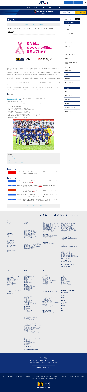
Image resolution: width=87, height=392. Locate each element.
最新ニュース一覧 (68, 95)
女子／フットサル (10, 243)
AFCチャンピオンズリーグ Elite (29, 228)
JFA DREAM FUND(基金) (28, 347)
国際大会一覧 (26, 223)
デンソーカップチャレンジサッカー (29, 240)
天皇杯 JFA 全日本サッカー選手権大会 (30, 225)
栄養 (25, 314)
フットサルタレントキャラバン (47, 282)
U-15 (8, 231)
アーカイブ (33, 378)
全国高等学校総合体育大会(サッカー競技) (49, 228)
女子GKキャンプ (45, 279)
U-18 (8, 228)
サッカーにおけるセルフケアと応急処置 (30, 317)
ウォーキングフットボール (11, 280)
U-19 (8, 227)
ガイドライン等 (26, 304)
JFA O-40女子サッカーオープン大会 (67, 225)
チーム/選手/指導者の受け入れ (47, 315)
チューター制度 (26, 298)
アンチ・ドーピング (27, 312)
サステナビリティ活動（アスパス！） (67, 283)
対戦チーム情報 (68, 42)
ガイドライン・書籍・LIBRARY (29, 319)
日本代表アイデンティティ (70, 107)
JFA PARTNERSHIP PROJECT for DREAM (31, 349)
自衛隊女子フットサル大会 (65, 251)
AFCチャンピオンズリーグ (28, 226)
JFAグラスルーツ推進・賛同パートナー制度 (14, 290)
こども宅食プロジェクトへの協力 (47, 305)
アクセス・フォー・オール (65, 285)
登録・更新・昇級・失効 (28, 296)
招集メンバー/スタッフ (70, 38)
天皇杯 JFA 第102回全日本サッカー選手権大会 (17, 162)
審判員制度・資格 (27, 277)
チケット (67, 50)
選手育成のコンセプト (45, 274)
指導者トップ (26, 284)
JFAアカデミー (44, 285)
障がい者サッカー (10, 285)
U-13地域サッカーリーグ (47, 237)
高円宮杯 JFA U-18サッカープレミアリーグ (49, 224)
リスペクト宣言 (26, 321)
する (43, 7)
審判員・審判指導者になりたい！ (29, 276)
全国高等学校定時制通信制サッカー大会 (49, 229)
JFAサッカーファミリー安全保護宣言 (48, 295)
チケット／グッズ (64, 302)
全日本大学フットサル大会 (65, 252)
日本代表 (10, 160)
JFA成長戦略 (63, 277)
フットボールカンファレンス (28, 291)
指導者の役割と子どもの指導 (28, 329)
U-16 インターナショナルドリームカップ (49, 232)
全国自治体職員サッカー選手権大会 (29, 234)
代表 (28, 7)
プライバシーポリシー (64, 376)
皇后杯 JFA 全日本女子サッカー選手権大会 (68, 223)
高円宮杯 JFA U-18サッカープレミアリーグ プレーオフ (51, 226)
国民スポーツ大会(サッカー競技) (29, 230)
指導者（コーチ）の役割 (28, 285)
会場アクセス (68, 46)
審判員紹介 (26, 278)
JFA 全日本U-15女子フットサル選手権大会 (68, 255)
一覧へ (33, 24)
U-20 (8, 235)
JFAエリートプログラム (46, 277)
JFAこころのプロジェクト (46, 298)
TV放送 (66, 74)
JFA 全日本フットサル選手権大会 (66, 248)
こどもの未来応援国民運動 (46, 300)
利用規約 (21, 376)
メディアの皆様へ (41, 378)
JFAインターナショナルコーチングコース (30, 303)
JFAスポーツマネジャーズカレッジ (47, 301)
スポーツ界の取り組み (27, 334)
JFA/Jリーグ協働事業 (45, 289)
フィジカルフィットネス (28, 300)
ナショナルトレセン (45, 276)
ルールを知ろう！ (10, 293)
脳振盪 (25, 307)
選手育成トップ (44, 272)
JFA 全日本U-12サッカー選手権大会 (48, 243)
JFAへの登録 (68, 2)
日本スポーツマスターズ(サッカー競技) (30, 236)
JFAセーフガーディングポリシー (29, 324)
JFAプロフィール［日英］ (65, 289)
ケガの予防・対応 (27, 316)
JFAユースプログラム (69, 82)
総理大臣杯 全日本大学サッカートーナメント (31, 238)
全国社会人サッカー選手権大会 (29, 233)
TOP (66, 91)
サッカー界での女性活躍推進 (47, 294)
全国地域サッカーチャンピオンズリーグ (30, 231)
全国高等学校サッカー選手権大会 (48, 227)
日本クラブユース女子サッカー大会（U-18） (68, 236)
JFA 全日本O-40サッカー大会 (66, 241)
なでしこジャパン (10, 234)
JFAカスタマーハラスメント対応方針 (77, 376)
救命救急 (25, 309)
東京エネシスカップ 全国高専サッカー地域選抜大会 (32, 246)
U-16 (8, 230)
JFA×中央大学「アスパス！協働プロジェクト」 (49, 297)
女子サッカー (63, 293)
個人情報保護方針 (28, 376)
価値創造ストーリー (64, 282)
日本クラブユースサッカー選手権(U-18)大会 (50, 230)
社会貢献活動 (11, 156)
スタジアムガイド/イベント (71, 54)
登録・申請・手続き (64, 279)
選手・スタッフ (71, 12)
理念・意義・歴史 (27, 295)
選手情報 (67, 103)
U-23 (8, 225)
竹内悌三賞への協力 (45, 299)
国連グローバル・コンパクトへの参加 (48, 307)
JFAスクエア (9, 281)
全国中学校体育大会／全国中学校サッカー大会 (50, 236)
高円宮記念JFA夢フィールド (46, 287)
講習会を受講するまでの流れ (28, 288)
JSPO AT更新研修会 (27, 311)
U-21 (8, 226)
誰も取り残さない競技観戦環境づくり (48, 293)
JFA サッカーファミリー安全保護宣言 (30, 323)
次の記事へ (40, 24)
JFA (43, 270)
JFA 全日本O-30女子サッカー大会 (66, 224)
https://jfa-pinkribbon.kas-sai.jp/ (13, 99)
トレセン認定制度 (45, 275)
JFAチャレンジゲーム (10, 278)
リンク (62, 308)
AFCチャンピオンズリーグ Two (29, 229)
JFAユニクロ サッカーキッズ (11, 275)
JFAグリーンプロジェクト (46, 292)
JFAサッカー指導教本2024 (28, 292)
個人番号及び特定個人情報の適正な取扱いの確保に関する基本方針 (46, 376)
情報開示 (62, 280)
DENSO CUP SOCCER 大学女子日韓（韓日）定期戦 (32, 244)
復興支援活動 (44, 304)
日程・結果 (67, 99)
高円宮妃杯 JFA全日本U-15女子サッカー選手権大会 (69, 230)
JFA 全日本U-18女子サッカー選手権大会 (67, 228)
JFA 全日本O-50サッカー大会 (66, 242)
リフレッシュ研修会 (27, 290)
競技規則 (25, 280)
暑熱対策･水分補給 (27, 308)
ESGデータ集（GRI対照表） (65, 281)
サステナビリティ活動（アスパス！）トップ (49, 291)
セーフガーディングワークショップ (29, 340)
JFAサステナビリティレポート (47, 306)
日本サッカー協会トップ (65, 272)
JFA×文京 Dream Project (65, 286)
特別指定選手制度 (45, 283)
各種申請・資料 (26, 297)
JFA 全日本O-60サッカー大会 (66, 244)
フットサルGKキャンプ (46, 281)
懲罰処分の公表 (26, 344)
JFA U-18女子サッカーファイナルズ (67, 227)
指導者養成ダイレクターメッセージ (29, 286)
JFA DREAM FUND (64, 287)
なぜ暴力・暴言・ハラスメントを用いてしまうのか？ (32, 327)
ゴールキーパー (26, 299)
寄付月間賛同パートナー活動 (47, 308)
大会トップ (67, 25)
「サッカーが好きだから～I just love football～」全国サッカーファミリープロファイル (14, 288)
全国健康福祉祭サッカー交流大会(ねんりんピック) (69, 246)
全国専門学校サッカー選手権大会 (29, 247)
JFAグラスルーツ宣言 (10, 274)
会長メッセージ (63, 274)
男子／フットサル (10, 241)
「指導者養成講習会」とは (28, 287)
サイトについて (6, 376)
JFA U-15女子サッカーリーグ (65, 231)
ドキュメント (63, 298)
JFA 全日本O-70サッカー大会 (66, 245)
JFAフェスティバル (10, 286)
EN (85, 3)
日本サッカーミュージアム (65, 266)
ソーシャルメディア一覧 (74, 215)
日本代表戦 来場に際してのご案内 (71, 63)
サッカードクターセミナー (28, 310)
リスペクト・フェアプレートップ (29, 320)
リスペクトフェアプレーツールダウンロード (31, 342)
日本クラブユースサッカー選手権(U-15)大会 (50, 238)
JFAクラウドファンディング (28, 346)
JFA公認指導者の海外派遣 (28, 302)
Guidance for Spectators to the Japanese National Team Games (71, 69)
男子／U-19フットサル (10, 242)
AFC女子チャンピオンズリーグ (66, 237)
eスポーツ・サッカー (10, 248)
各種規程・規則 (63, 278)
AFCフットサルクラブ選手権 (65, 258)
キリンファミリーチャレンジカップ (13, 279)
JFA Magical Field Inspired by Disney (13, 276)
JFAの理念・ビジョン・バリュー (43, 367)
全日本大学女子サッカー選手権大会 (66, 226)
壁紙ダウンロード (68, 78)
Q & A (62, 307)
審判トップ (26, 272)
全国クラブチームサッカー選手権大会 (30, 232)
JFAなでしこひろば (10, 277)
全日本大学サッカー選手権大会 (29, 237)
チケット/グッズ (78, 2)
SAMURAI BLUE (9, 224)
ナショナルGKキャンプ (46, 278)
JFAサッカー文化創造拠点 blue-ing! (67, 264)
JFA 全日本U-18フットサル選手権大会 (67, 253)
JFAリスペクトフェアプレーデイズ (29, 335)
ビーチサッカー (9, 246)
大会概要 (67, 30)
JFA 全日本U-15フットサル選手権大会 (67, 254)
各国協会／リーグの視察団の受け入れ (48, 316)
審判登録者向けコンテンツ (28, 279)
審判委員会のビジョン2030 (28, 274)
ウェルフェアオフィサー (28, 337)
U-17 (8, 229)
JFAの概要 (62, 275)
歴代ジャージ (68, 111)
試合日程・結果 (63, 12)
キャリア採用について (50, 378)
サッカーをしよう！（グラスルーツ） (13, 272)
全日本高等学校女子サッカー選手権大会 (67, 232)
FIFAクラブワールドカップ (28, 248)
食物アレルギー (26, 313)
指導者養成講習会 (27, 289)
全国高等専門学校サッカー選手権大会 (30, 245)
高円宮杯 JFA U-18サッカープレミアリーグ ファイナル (51, 223)
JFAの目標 (62, 276)
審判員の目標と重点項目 (28, 282)
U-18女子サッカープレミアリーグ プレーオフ (68, 229)
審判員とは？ (26, 275)
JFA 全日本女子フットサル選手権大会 (67, 250)
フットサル (63, 295)
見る (35, 7)
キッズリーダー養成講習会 (11, 283)
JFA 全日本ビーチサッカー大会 (66, 261)
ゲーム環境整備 (44, 284)
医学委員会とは (26, 318)
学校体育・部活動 (10, 284)
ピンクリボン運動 (12, 158)
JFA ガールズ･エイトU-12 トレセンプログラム (49, 280)
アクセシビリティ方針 (14, 376)
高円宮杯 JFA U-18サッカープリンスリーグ (49, 225)
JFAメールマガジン (64, 310)
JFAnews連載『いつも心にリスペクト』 (30, 331)
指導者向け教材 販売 (27, 293)
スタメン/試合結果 (69, 34)
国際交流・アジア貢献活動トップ (47, 310)
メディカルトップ (27, 306)
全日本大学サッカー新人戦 (28, 239)
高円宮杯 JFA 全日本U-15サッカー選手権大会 (50, 235)
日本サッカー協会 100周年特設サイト (67, 284)
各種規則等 (63, 305)
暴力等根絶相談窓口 (27, 343)
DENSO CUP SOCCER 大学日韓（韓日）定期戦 (31, 242)
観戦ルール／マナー (69, 58)
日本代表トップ (9, 222)
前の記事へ (27, 24)
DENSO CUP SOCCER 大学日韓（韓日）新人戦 (31, 243)
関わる (51, 7)
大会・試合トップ (27, 222)
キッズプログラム (10, 282)
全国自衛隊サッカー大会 (28, 235)
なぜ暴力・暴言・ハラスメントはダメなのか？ (31, 328)
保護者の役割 (26, 330)
